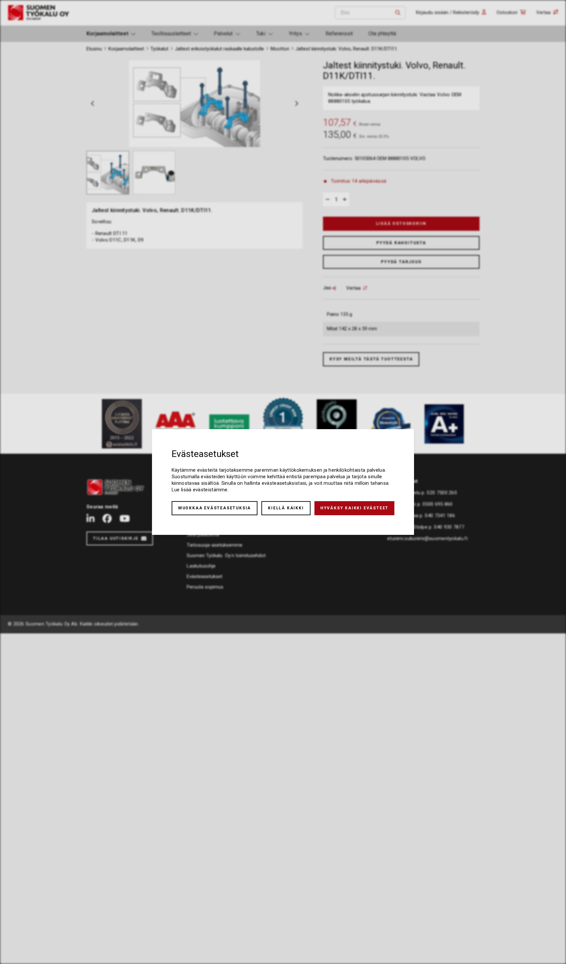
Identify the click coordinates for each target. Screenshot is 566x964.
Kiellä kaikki (286, 508)
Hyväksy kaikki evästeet (354, 508)
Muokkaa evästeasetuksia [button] (214, 508)
